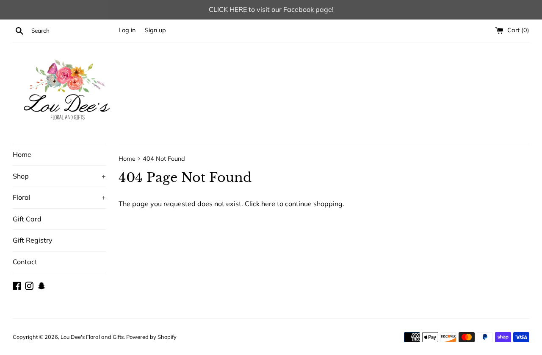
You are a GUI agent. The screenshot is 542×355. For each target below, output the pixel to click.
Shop (59, 176)
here (268, 203)
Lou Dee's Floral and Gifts (92, 336)
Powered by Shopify (151, 336)
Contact (25, 261)
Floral (59, 197)
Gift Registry (33, 240)
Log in (127, 30)
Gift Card (27, 219)
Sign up (155, 30)
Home (22, 154)
